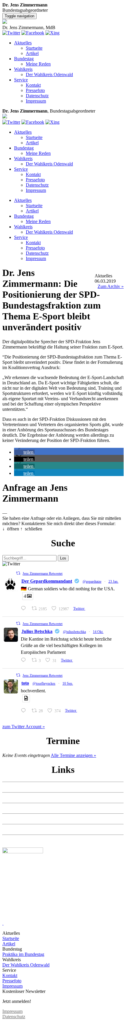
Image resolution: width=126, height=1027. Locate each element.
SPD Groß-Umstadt (20, 797)
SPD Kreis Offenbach (22, 818)
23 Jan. (113, 581)
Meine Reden (38, 63)
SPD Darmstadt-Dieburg (25, 787)
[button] (24, 452)
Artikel (32, 53)
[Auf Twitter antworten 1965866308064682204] (24, 710)
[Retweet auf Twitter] (18, 573)
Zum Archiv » (111, 286)
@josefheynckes (44, 683)
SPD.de (9, 839)
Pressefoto (35, 90)
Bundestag (24, 58)
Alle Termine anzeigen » (73, 755)
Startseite (34, 48)
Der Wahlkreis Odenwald (49, 74)
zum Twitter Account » (23, 726)
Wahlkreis (23, 69)
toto (25, 683)
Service (21, 79)
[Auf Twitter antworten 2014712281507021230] (24, 608)
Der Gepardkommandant (46, 581)
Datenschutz (37, 95)
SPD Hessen (14, 808)
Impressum (36, 100)
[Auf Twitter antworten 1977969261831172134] (24, 660)
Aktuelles (23, 42)
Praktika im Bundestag (23, 954)
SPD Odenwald (17, 829)
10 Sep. (67, 683)
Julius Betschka (36, 631)
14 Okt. (98, 632)
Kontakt (33, 85)
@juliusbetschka (74, 632)
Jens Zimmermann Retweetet (42, 574)
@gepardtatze (92, 581)
